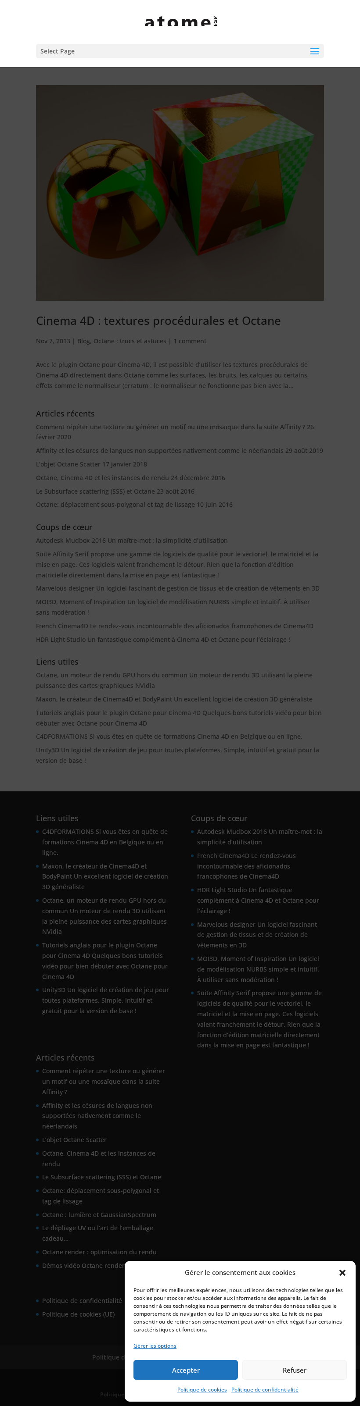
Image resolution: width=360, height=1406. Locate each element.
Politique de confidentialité (265, 1389)
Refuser (294, 1370)
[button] (342, 1272)
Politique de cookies (202, 1389)
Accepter (186, 1370)
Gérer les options (154, 1345)
